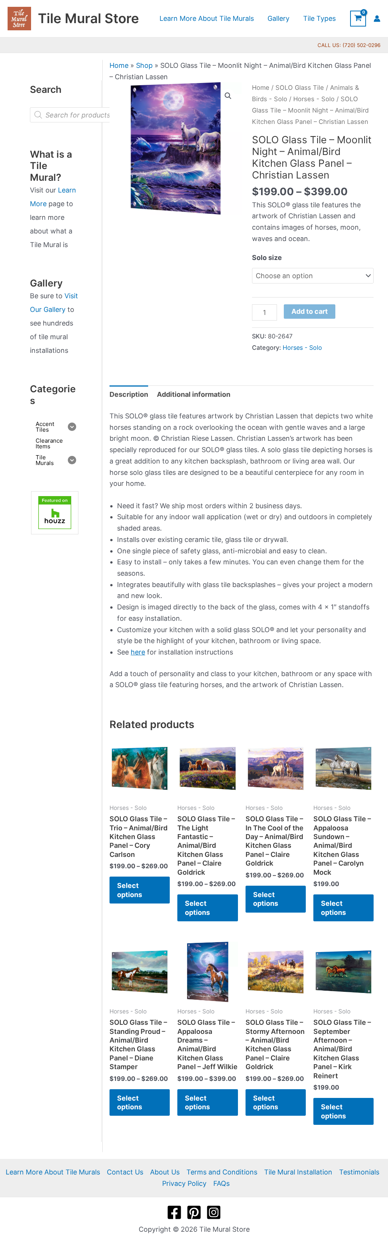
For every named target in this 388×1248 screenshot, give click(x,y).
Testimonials (359, 1172)
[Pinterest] (194, 1212)
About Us (165, 1172)
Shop (144, 65)
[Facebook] (174, 1212)
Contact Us (125, 1172)
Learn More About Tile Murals (53, 1172)
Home (119, 65)
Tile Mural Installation (298, 1172)
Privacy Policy (184, 1183)
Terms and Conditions (221, 1172)
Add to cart (309, 311)
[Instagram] (213, 1212)
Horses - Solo (314, 99)
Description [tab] (129, 394)
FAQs (221, 1183)
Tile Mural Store (88, 18)
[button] (228, 96)
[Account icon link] (377, 18)
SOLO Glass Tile (299, 87)
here (138, 652)
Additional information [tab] (193, 394)
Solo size (267, 258)
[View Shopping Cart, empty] (358, 19)
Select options (129, 890)
